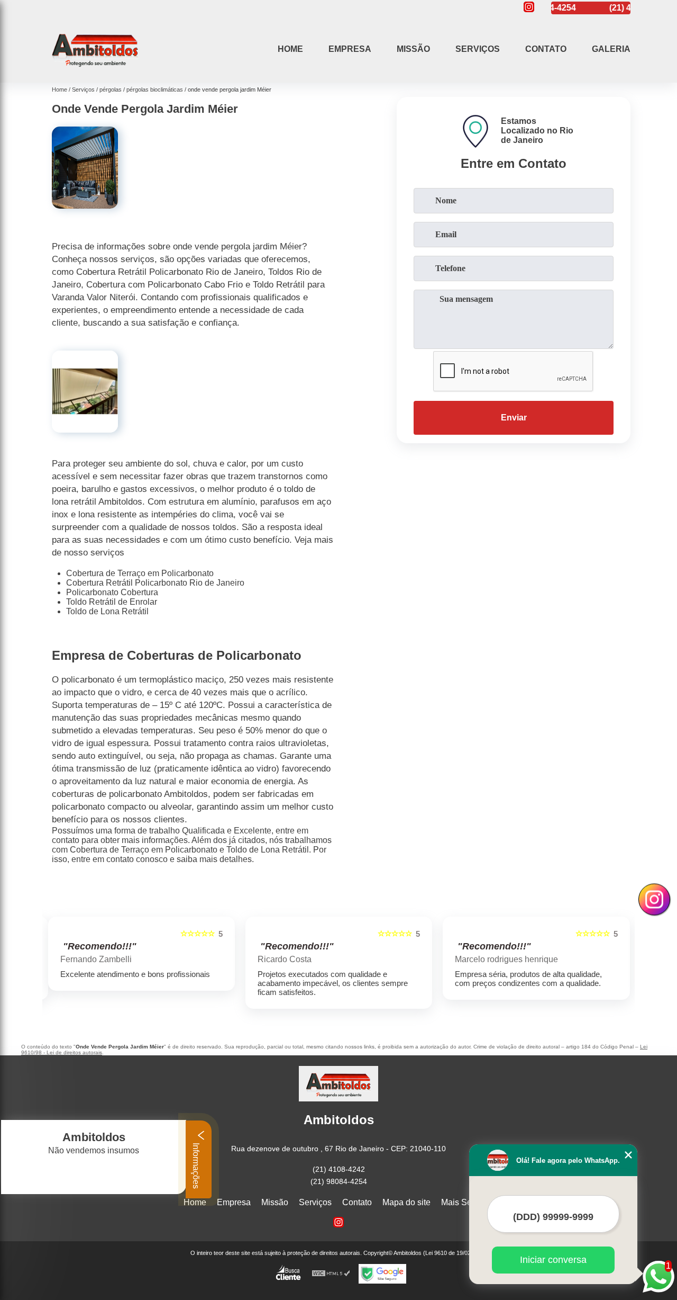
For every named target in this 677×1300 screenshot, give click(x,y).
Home (290, 48)
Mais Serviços (467, 1202)
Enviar (514, 417)
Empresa (349, 48)
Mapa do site (406, 1202)
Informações (195, 1165)
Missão (413, 48)
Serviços (477, 48)
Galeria (611, 48)
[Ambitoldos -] (95, 69)
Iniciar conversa (553, 1259)
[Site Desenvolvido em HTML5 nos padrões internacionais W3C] (331, 1274)
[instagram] (529, 8)
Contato (545, 48)
